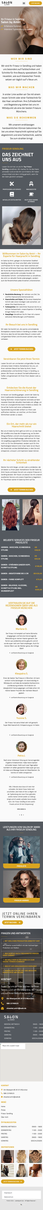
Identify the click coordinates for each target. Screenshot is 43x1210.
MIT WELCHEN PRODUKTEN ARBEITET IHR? (22, 941)
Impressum (8, 1192)
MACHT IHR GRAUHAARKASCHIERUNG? (21, 966)
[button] (24, 3)
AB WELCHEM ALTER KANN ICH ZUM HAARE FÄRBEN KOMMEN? (18, 960)
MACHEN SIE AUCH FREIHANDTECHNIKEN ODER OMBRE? (21, 954)
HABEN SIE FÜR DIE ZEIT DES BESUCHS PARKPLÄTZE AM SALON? (19, 971)
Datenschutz (8, 1197)
